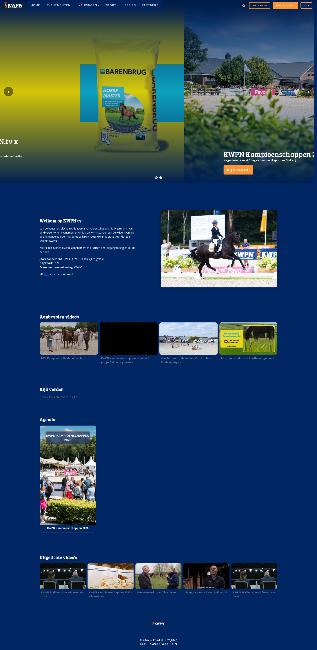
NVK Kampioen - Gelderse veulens (63, 358)
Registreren (285, 5)
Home (35, 5)
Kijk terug (54, 169)
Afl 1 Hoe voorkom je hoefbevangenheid (247, 358)
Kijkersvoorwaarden (158, 644)
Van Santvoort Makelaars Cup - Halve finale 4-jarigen (185, 360)
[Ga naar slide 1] (156, 177)
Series (130, 5)
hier (46, 274)
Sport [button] (110, 5)
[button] (69, 342)
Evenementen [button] (58, 5)
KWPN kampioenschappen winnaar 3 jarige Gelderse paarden (125, 360)
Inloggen (259, 5)
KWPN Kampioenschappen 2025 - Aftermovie (110, 594)
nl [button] (305, 5)
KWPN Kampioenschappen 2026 (67, 528)
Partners (150, 5)
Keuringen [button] (88, 5)
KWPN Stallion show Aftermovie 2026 (62, 594)
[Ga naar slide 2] (160, 177)
